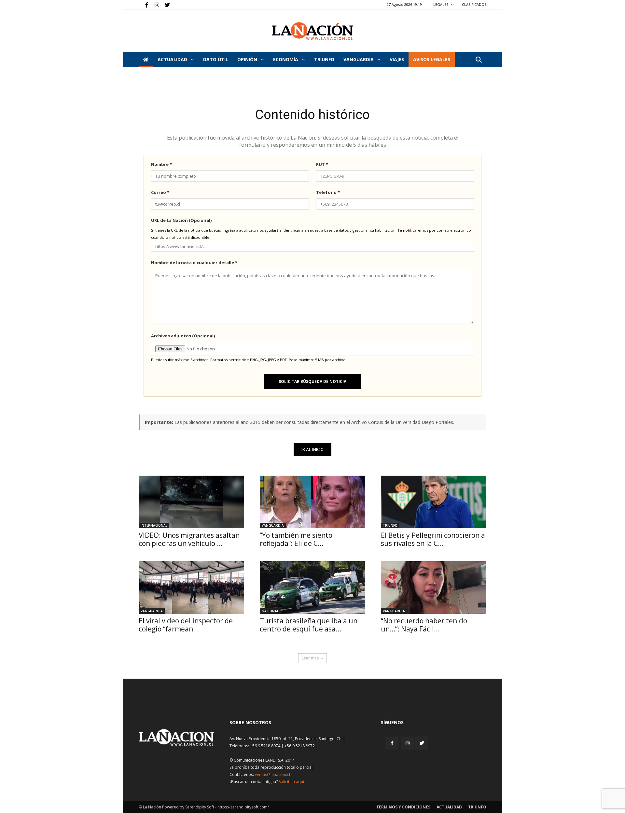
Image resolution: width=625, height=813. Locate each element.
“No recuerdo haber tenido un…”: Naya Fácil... (424, 624)
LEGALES (441, 4)
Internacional (154, 525)
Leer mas (310, 658)
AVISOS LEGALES (431, 59)
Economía (286, 59)
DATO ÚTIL (215, 59)
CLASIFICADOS (474, 4)
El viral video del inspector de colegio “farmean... (186, 624)
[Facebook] (143, 4)
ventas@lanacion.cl (272, 774)
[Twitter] (165, 4)
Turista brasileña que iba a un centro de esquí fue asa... (308, 624)
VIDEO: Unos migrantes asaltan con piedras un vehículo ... (189, 539)
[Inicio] (146, 59)
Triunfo (324, 59)
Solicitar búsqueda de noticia (312, 381)
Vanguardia (359, 59)
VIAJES (397, 59)
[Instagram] (154, 4)
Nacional (270, 611)
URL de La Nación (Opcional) (181, 220)
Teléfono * (328, 192)
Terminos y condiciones (403, 807)
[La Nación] (312, 31)
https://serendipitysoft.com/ (243, 807)
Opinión (247, 59)
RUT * (322, 164)
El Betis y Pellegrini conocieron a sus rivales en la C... (433, 539)
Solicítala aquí (291, 781)
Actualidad (173, 59)
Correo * (160, 192)
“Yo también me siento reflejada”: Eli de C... (296, 539)
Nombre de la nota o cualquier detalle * (194, 262)
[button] (478, 60)
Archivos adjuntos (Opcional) (183, 336)
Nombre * (161, 164)
